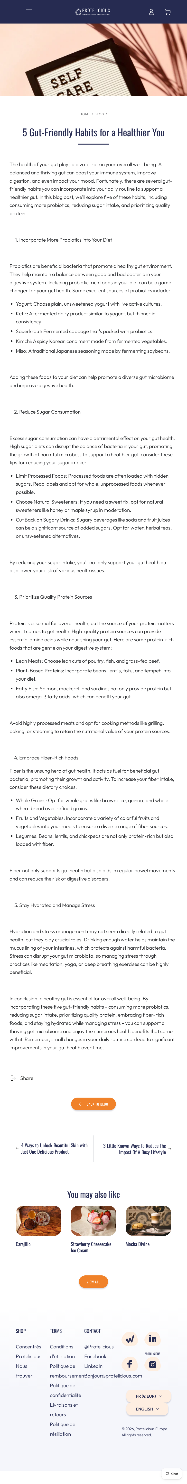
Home (85, 114)
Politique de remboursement (64, 1371)
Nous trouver (24, 1371)
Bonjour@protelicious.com (98, 1375)
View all (93, 1281)
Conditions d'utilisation (62, 1351)
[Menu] (24, 12)
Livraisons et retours (64, 1410)
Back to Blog (97, 1104)
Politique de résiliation (62, 1429)
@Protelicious (98, 1346)
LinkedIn (93, 1366)
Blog (99, 114)
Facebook (95, 1356)
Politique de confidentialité (64, 1390)
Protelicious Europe (151, 1428)
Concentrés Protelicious (28, 1351)
